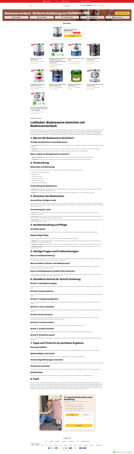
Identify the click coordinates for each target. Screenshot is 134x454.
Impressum (64, 441)
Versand (57, 441)
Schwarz (91, 445)
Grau (80, 445)
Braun (55, 445)
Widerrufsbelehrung (85, 441)
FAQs (46, 441)
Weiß (32, 445)
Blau (75, 445)
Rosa (51, 445)
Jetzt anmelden (79, 425)
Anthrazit (85, 445)
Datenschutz (71, 441)
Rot (46, 445)
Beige (37, 445)
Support (51, 441)
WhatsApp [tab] (85, 414)
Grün (61, 445)
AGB (78, 441)
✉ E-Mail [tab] (72, 414)
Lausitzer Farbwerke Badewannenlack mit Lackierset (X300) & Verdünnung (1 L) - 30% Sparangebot (39, 109)
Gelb (42, 445)
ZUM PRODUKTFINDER (122, 13)
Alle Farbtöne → (99, 445)
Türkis (65, 445)
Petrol (70, 445)
